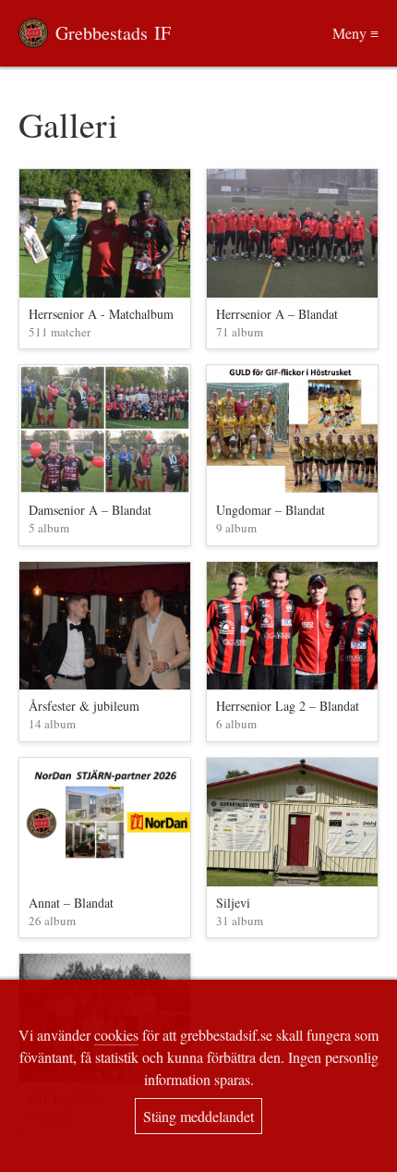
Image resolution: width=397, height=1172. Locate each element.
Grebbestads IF (113, 32)
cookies (116, 1034)
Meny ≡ (355, 33)
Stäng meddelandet (198, 1116)
